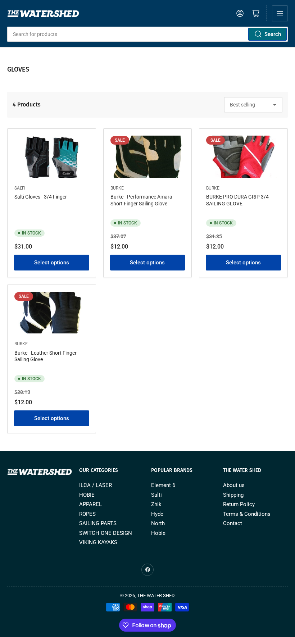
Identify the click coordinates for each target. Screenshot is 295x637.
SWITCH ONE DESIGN (105, 533)
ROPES (87, 514)
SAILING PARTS (98, 523)
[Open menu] (280, 13)
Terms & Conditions (247, 514)
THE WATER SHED (156, 595)
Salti (19, 188)
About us (234, 485)
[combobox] (147, 34)
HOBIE (87, 495)
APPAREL (90, 504)
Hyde (157, 514)
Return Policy (239, 504)
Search (272, 34)
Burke (117, 188)
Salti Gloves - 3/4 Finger (40, 197)
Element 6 (163, 485)
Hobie (158, 533)
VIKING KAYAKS (98, 542)
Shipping (233, 495)
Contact (232, 523)
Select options (51, 262)
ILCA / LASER (95, 485)
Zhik (156, 504)
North (158, 523)
